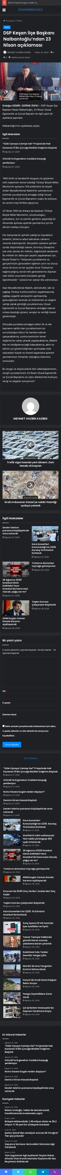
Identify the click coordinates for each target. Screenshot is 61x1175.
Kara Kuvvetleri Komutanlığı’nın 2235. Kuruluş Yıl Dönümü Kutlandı (44, 549)
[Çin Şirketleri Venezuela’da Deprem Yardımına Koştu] (11, 1012)
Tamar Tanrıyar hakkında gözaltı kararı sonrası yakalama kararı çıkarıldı (37, 940)
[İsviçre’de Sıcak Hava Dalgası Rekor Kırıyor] (11, 984)
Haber (19, 20)
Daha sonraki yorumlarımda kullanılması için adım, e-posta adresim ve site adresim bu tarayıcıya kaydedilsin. (29, 731)
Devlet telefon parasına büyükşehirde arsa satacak (16, 530)
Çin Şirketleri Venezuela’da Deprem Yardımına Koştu (38, 1009)
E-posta (7, 702)
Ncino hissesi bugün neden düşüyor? (26, 2)
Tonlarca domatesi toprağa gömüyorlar (44, 565)
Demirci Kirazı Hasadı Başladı (20, 800)
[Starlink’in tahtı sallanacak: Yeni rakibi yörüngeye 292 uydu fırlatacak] (11, 840)
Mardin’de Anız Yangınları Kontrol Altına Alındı (37, 967)
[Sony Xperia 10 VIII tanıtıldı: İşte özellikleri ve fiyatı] (11, 927)
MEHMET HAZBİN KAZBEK (19, 52)
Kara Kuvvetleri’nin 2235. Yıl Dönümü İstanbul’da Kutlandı (24, 913)
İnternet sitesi (9, 714)
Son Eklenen (31, 758)
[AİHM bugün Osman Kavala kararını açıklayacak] (16, 607)
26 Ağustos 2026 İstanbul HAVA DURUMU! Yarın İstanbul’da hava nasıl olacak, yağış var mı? (15, 585)
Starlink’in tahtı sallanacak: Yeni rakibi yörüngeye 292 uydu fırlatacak (39, 839)
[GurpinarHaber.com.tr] (30, 9)
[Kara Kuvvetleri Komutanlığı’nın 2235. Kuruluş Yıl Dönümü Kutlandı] (45, 533)
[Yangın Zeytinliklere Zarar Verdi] (11, 998)
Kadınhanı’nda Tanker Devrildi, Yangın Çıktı (35, 954)
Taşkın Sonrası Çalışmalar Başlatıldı (44, 603)
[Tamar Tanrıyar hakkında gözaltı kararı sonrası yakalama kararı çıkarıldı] (11, 941)
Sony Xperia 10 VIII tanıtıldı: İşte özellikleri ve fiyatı (38, 925)
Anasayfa (10, 20)
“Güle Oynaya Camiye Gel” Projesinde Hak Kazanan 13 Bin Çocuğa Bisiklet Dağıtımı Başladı (30, 770)
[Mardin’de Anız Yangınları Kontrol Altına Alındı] (11, 970)
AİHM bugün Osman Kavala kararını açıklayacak (14, 621)
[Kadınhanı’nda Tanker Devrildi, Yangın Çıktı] (11, 956)
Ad (5, 691)
